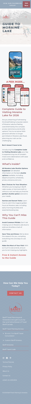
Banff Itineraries (8, 345)
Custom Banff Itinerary (13, 340)
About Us (6, 371)
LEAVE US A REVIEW (10, 380)
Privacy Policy (7, 366)
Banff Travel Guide (9, 349)
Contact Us (15, 293)
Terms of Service (8, 362)
